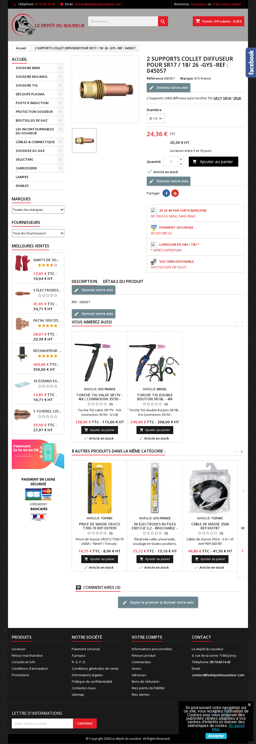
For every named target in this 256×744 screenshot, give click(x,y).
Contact (201, 637)
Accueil (19, 59)
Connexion (198, 4)
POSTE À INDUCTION (32, 103)
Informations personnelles (152, 649)
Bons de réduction (146, 681)
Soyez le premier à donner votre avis (161, 602)
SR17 (217, 98)
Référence (155, 78)
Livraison (19, 649)
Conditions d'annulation (30, 668)
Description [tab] (84, 281)
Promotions (20, 675)
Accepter (216, 735)
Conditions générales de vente (95, 668)
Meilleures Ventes (30, 246)
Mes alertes (141, 694)
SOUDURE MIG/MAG (32, 76)
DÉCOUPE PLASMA (30, 94)
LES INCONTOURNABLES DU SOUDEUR (35, 131)
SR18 (226, 98)
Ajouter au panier (212, 161)
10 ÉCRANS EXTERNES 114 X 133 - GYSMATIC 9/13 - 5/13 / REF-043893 (47, 381)
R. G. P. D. (79, 662)
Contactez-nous (84, 688)
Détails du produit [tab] (123, 281)
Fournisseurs (26, 222)
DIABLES (22, 185)
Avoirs (136, 668)
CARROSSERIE (26, 168)
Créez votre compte (226, 4)
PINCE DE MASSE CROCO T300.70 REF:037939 (99, 526)
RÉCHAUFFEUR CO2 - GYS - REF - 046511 (47, 351)
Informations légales (87, 675)
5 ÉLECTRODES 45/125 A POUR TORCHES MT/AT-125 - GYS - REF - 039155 (47, 290)
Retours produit (144, 655)
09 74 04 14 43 (45, 4)
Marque (186, 78)
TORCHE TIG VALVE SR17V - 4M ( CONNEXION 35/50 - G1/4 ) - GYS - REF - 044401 (99, 399)
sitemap (78, 694)
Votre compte (147, 637)
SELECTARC (25, 159)
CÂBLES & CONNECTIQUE (35, 142)
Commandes (141, 662)
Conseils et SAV (23, 662)
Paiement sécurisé (86, 649)
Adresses (139, 675)
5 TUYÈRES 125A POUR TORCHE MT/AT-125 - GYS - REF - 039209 (47, 411)
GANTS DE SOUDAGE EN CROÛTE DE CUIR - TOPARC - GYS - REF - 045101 (47, 260)
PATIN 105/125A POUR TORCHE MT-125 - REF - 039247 (47, 320)
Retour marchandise (27, 655)
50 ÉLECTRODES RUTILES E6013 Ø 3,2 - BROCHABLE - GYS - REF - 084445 (155, 528)
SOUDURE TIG (27, 85)
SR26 (237, 98)
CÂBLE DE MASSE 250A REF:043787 (210, 526)
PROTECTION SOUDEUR (34, 111)
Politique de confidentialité (92, 681)
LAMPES (22, 177)
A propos (79, 655)
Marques (21, 199)
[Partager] (166, 193)
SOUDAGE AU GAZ (30, 150)
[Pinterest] (175, 193)
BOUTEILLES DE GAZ (32, 120)
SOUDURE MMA (28, 68)
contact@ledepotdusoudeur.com (97, 4)
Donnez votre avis (172, 87)
